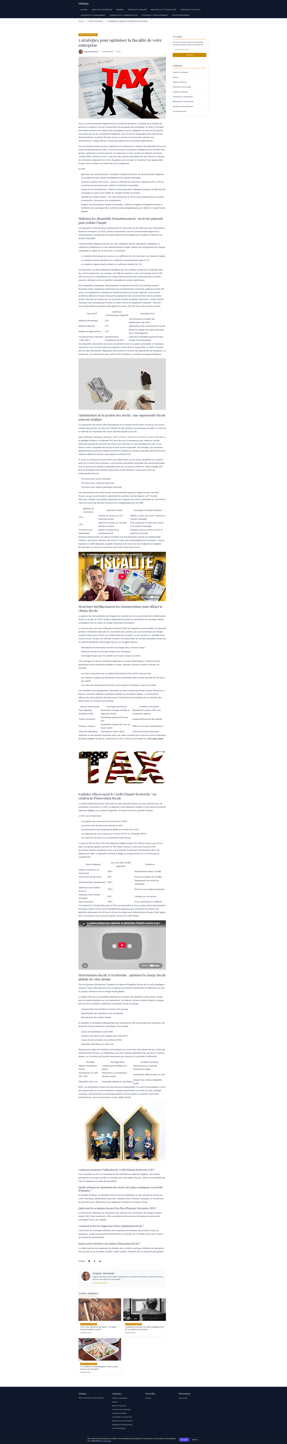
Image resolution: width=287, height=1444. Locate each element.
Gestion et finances (137, 10)
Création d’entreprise (102, 10)
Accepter (184, 1440)
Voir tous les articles (99, 1283)
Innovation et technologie (163, 10)
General (120, 10)
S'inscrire (189, 55)
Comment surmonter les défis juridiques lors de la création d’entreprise (144, 1328)
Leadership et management (93, 15)
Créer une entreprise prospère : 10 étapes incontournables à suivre (98, 1328)
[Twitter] (89, 1261)
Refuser (195, 1440)
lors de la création (86, 738)
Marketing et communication (123, 15)
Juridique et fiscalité (190, 10)
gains (127, 642)
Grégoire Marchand (91, 52)
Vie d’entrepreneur (181, 15)
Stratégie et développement (154, 15)
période (84, 440)
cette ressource (97, 544)
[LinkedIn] (100, 1261)
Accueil (84, 10)
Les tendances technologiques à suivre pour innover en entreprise (99, 1367)
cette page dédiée (155, 738)
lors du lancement (133, 540)
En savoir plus (106, 1441)
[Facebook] (94, 1261)
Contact (148, 1398)
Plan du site (183, 1398)
